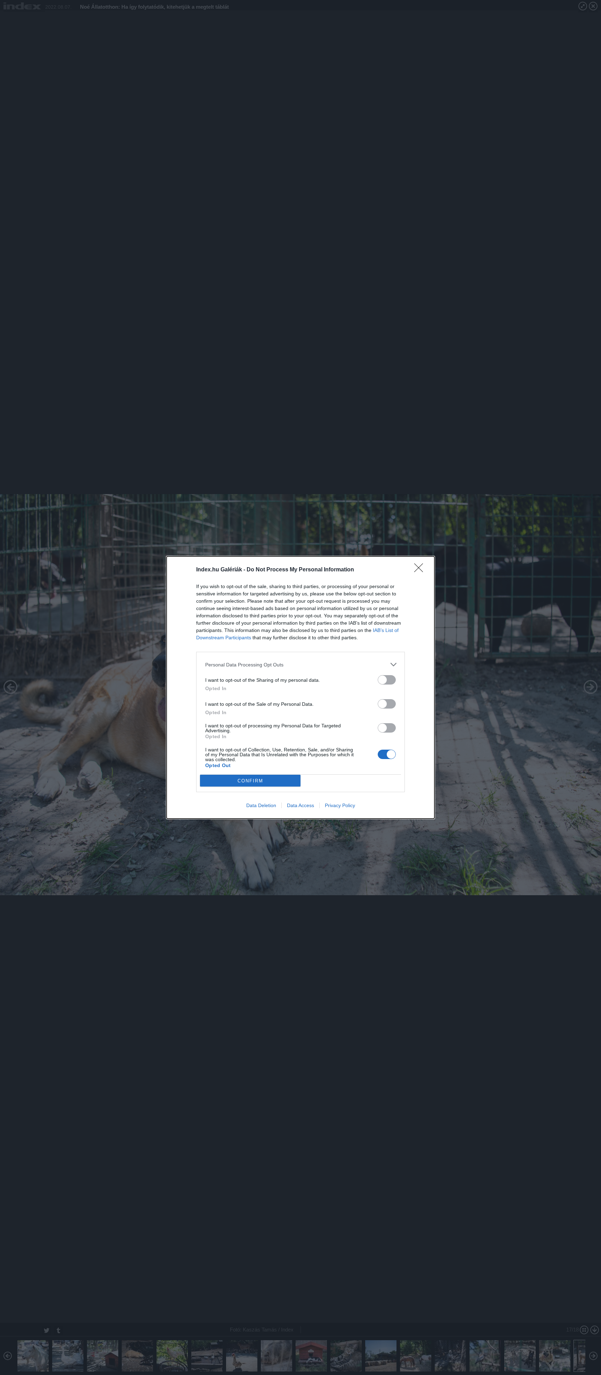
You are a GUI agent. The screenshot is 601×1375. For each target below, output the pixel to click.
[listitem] (300, 664)
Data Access (300, 805)
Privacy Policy (340, 805)
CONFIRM (250, 780)
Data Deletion (261, 805)
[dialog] (300, 687)
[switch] (387, 680)
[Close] (420, 570)
